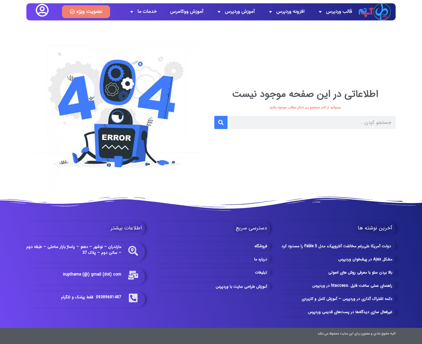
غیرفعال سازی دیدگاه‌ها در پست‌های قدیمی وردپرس (350, 312)
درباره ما (260, 259)
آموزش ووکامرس (186, 11)
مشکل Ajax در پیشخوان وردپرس (365, 259)
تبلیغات (261, 272)
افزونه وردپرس (290, 11)
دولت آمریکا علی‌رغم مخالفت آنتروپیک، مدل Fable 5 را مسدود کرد (337, 246)
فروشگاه (261, 246)
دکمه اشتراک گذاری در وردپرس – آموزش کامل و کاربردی (347, 299)
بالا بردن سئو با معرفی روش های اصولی (360, 272)
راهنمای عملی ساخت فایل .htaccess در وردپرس (352, 285)
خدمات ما (147, 11)
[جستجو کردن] (220, 122)
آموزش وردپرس (240, 11)
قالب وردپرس (339, 11)
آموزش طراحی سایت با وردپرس (241, 286)
